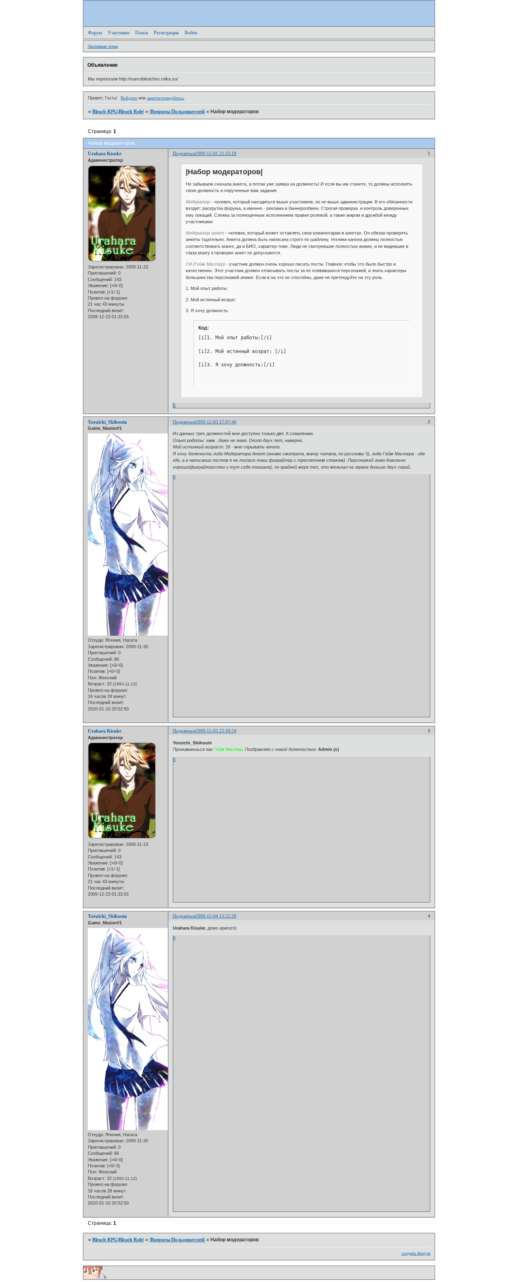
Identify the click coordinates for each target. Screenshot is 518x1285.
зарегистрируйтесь (165, 97)
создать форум (415, 1253)
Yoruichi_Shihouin (107, 422)
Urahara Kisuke (104, 153)
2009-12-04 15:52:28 (215, 915)
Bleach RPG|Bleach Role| (118, 111)
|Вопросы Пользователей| (177, 111)
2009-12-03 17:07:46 (215, 421)
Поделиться (184, 153)
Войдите (129, 97)
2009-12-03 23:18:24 (215, 730)
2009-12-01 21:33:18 (215, 153)
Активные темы (103, 46)
